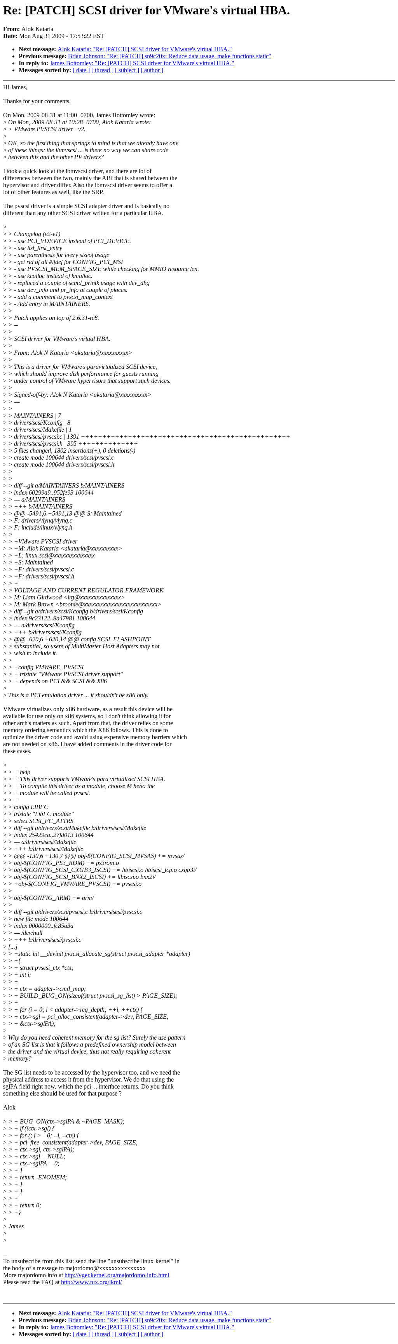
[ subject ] (127, 70)
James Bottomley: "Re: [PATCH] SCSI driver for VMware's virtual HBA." (142, 63)
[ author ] (152, 70)
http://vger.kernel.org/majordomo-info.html (117, 1275)
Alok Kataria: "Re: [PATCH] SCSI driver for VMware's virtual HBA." (145, 49)
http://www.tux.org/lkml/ (91, 1282)
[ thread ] (102, 70)
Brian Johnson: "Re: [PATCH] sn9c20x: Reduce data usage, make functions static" (169, 56)
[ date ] (81, 70)
